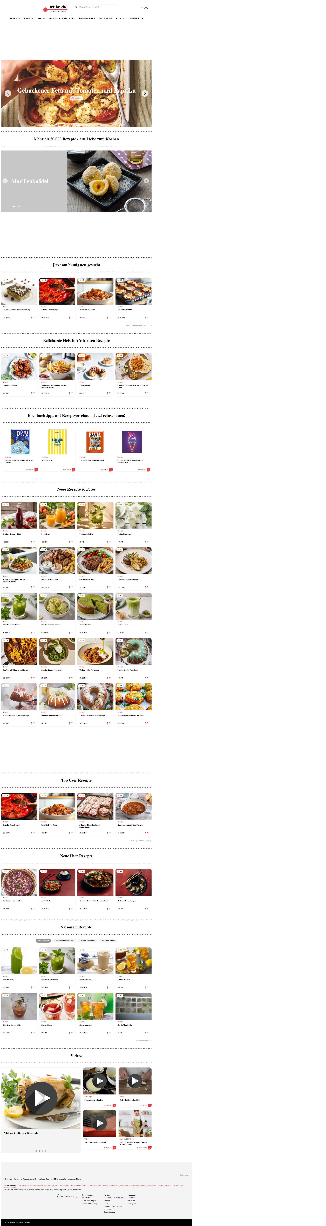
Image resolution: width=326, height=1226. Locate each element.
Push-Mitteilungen (89, 1201)
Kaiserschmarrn (152, 1185)
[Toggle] (144, 8)
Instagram (132, 1203)
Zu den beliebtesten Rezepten (137, 325)
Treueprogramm (88, 1195)
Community (136, 18)
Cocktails (168, 1185)
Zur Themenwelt (142, 1041)
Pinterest (131, 1198)
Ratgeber (105, 18)
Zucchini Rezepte (178, 1185)
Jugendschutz (109, 1212)
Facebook (132, 1195)
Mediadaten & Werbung (113, 1198)
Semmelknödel (140, 1185)
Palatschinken (114, 1185)
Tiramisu (13, 1187)
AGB (106, 1203)
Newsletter (86, 1198)
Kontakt (107, 1195)
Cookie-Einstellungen (90, 1203)
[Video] (40, 1098)
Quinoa (105, 1185)
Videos (120, 18)
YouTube (131, 1201)
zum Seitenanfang (67, 1196)
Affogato (161, 1185)
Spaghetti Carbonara (95, 1185)
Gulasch (7, 1187)
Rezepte (14, 18)
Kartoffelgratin (64, 1185)
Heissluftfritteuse (62, 18)
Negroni (132, 1185)
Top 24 (41, 18)
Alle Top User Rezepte (140, 841)
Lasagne (33, 1185)
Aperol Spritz (82, 1185)
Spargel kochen (41, 1185)
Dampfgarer (87, 18)
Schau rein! (76, 98)
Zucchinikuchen (23, 1185)
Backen (29, 18)
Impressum (108, 1209)
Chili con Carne (53, 1185)
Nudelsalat (74, 1185)
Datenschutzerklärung (113, 1206)
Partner (107, 1201)
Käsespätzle (124, 1185)
